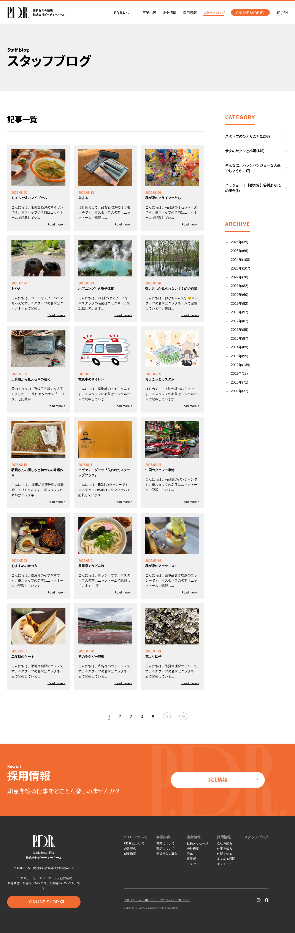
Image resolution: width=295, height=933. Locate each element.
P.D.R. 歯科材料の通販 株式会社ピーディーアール (36, 12)
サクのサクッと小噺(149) (244, 151)
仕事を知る (224, 848)
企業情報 (194, 837)
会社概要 (193, 848)
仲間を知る (224, 853)
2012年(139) (240, 365)
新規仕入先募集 (167, 853)
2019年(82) (239, 303)
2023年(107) (240, 268)
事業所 (191, 858)
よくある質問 (226, 858)
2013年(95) (239, 356)
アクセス (193, 864)
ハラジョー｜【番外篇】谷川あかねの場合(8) (253, 188)
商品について (165, 848)
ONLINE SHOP (247, 12)
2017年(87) (239, 321)
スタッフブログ (256, 837)
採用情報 (217, 779)
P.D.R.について (135, 837)
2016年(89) (239, 330)
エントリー (224, 864)
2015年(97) (239, 338)
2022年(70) (239, 277)
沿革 (190, 853)
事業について (165, 843)
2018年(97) (239, 312)
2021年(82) (239, 286)
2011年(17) (239, 373)
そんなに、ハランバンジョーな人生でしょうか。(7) (253, 168)
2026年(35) (239, 242)
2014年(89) (239, 347)
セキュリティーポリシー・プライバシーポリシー (157, 900)
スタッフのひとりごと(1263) (247, 136)
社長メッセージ (197, 843)
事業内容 (163, 837)
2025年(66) (239, 251)
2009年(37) (239, 391)
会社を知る (224, 843)
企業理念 (130, 848)
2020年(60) (239, 295)
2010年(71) (239, 382)
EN (285, 12)
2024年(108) (240, 260)
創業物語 (130, 853)
